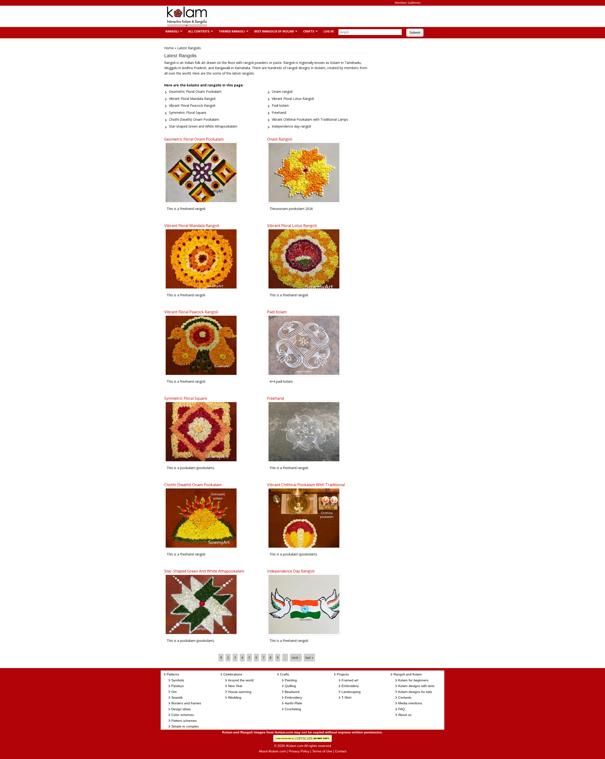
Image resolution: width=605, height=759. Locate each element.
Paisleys (177, 686)
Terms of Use (322, 751)
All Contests (196, 31)
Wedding (234, 697)
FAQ (401, 709)
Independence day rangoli (290, 571)
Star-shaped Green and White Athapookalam (204, 571)
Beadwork (292, 692)
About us (404, 715)
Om (174, 692)
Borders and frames (186, 703)
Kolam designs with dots (416, 686)
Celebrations (232, 674)
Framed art (349, 680)
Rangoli (170, 31)
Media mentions (410, 703)
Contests (404, 697)
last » (309, 657)
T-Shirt (346, 697)
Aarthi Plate (293, 703)
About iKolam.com (272, 751)
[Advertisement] (299, 16)
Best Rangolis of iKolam (272, 31)
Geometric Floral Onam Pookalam (194, 139)
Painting (291, 680)
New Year (235, 686)
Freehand (275, 398)
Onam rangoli (279, 139)
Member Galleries (408, 2)
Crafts (306, 31)
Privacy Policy (299, 751)
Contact (340, 751)
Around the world (241, 680)
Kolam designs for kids (415, 692)
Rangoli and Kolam (407, 674)
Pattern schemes (184, 721)
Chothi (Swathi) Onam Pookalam (192, 484)
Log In (329, 31)
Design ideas (181, 709)
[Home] (186, 25)
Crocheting (293, 709)
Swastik (177, 697)
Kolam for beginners (413, 680)
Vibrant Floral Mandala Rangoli (191, 225)
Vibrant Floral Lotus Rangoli (292, 225)
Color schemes (182, 715)
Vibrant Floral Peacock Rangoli (191, 312)
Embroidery (293, 697)
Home (169, 48)
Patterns (173, 674)
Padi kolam (277, 312)
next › (296, 657)
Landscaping (351, 692)
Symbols (177, 680)
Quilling (290, 686)
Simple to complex (185, 726)
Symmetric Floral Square (185, 398)
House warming (239, 692)
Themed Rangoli (229, 31)
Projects (343, 674)
